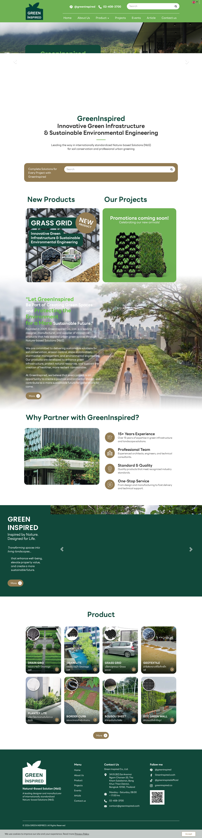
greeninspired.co (163, 785)
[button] (15, 61)
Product (101, 18)
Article (151, 18)
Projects (120, 18)
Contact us (169, 18)
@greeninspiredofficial (166, 780)
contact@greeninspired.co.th (124, 806)
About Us (83, 18)
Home (67, 18)
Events (136, 18)
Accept (188, 834)
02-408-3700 (116, 801)
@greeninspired (163, 769)
